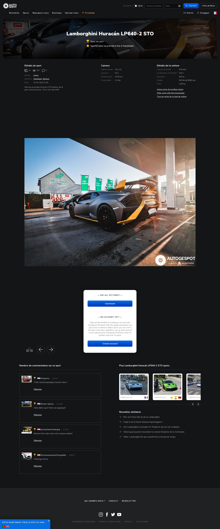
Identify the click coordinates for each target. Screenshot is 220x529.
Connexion (110, 303)
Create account (110, 343)
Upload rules (71, 13)
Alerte (190, 13)
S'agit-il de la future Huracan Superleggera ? (143, 422)
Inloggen (204, 13)
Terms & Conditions (110, 522)
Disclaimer (142, 522)
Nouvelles (127, 6)
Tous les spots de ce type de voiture (172, 96)
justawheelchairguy (50, 429)
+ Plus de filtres (208, 6)
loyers (35, 75)
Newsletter (129, 501)
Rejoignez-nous (41, 13)
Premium (89, 13)
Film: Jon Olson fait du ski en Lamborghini (141, 417)
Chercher (193, 6)
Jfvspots (45, 378)
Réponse (38, 389)
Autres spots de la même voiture (170, 89)
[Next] (198, 404)
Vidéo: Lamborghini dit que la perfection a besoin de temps (149, 436)
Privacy (128, 522)
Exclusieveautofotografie (53, 455)
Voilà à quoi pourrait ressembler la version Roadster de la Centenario (153, 431)
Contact (113, 501)
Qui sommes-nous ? (94, 501)
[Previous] (193, 404)
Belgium (46, 79)
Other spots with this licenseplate (170, 93)
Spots (140, 6)
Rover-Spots (47, 404)
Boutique (56, 13)
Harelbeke (37, 79)
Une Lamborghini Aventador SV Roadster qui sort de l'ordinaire (151, 427)
